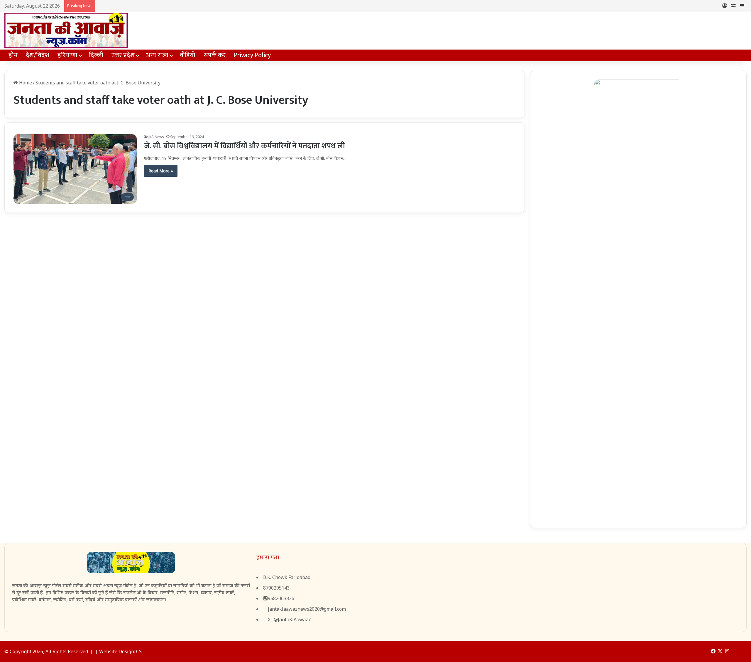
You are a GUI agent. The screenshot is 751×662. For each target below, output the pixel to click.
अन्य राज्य (157, 55)
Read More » (160, 171)
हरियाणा (67, 55)
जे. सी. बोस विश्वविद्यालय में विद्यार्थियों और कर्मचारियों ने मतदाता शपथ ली (244, 146)
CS (139, 651)
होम (13, 55)
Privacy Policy (252, 55)
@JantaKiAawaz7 (292, 619)
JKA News (156, 136)
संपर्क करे (215, 55)
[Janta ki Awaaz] (66, 30)
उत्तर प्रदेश (123, 55)
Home (25, 82)
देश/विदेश (37, 55)
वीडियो (187, 55)
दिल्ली (96, 55)
